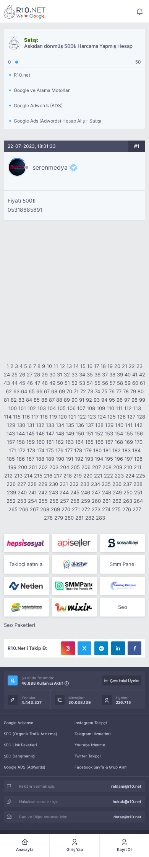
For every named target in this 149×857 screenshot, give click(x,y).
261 (106, 501)
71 (76, 391)
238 (138, 484)
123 (91, 417)
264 (138, 501)
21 (124, 366)
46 (30, 383)
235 (106, 484)
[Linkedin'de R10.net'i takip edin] (118, 648)
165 (89, 442)
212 (8, 476)
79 (133, 391)
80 (141, 391)
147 (50, 433)
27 (29, 374)
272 (85, 509)
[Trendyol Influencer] (74, 607)
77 (118, 391)
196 (119, 459)
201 (33, 467)
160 (40, 442)
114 (7, 417)
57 (112, 383)
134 (60, 425)
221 (98, 476)
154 (119, 433)
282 (89, 518)
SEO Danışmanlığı (19, 756)
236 (116, 484)
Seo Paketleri (19, 625)
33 (74, 374)
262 (116, 501)
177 (69, 450)
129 (11, 425)
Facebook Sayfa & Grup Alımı (100, 767)
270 (66, 509)
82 (14, 400)
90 (74, 400)
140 (119, 425)
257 (64, 501)
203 (53, 467)
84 (29, 400)
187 (30, 459)
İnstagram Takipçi (90, 722)
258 (74, 501)
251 (138, 492)
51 (67, 383)
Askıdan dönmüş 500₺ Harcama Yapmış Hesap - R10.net (25, 11)
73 (90, 391)
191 (69, 459)
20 (117, 366)
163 (69, 442)
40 (128, 374)
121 (72, 417)
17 (96, 366)
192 (79, 459)
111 (119, 408)
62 (9, 391)
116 (26, 417)
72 (83, 391)
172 (22, 450)
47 (37, 383)
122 (82, 417)
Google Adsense (18, 722)
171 (12, 450)
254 (32, 501)
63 (16, 391)
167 (109, 442)
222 (108, 476)
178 (78, 450)
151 (89, 433)
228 (32, 484)
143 (10, 433)
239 (11, 492)
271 (76, 509)
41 (135, 374)
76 (112, 391)
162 (59, 442)
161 (50, 442)
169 (129, 442)
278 (48, 518)
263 (127, 501)
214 (28, 476)
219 (77, 476)
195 (109, 459)
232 (74, 484)
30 (52, 374)
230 (53, 484)
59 (128, 383)
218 (67, 476)
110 (110, 408)
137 (90, 425)
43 (7, 383)
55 (97, 383)
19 (110, 366)
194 (99, 459)
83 (21, 400)
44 (14, 383)
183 (126, 450)
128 (141, 417)
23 (139, 366)
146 (40, 433)
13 (69, 366)
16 (89, 366)
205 (75, 467)
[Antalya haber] (26, 607)
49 (52, 383)
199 (12, 467)
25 (14, 374)
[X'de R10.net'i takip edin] (84, 648)
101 (22, 408)
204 (64, 467)
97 (127, 400)
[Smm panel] (74, 586)
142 (138, 425)
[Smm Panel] (26, 543)
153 (109, 433)
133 (50, 425)
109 (101, 408)
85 (37, 400)
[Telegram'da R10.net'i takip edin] (101, 648)
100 (12, 408)
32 (67, 374)
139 (109, 425)
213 (18, 476)
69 (62, 391)
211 (137, 467)
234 (95, 484)
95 (112, 400)
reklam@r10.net (126, 786)
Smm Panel (123, 564)
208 (107, 467)
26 (22, 374)
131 (30, 425)
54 (90, 383)
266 (23, 509)
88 (59, 400)
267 (34, 509)
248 (106, 492)
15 (83, 366)
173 (31, 450)
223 (119, 476)
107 (81, 408)
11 (55, 366)
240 (22, 492)
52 (74, 383)
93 (97, 400)
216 (48, 476)
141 (129, 425)
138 (99, 425)
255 (43, 501)
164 (79, 442)
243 (53, 492)
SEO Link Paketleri (20, 745)
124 (101, 417)
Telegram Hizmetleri (92, 733)
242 (42, 492)
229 (42, 484)
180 (97, 450)
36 (97, 374)
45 (22, 383)
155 (129, 433)
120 (62, 417)
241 (32, 492)
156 (138, 433)
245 (74, 492)
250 (128, 492)
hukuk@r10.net (127, 801)
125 (111, 417)
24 (7, 374)
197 (129, 459)
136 (80, 425)
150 (80, 433)
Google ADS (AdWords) (24, 767)
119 (53, 417)
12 (62, 366)
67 (47, 391)
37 (105, 374)
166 (99, 442)
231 (64, 484)
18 (103, 366)
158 (20, 442)
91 (81, 400)
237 (127, 484)
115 (17, 417)
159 (30, 442)
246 (85, 492)
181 (107, 450)
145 (30, 433)
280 (69, 518)
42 (142, 374)
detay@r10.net (127, 816)
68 (54, 391)
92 (89, 400)
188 (40, 459)
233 (84, 484)
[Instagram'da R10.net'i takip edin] (68, 648)
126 (121, 417)
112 (128, 408)
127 (131, 417)
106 (71, 408)
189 (50, 459)
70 (69, 391)
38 (112, 374)
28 (37, 374)
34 (82, 374)
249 (117, 492)
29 (45, 374)
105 (61, 408)
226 (11, 484)
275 (116, 509)
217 (58, 476)
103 (41, 408)
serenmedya (50, 167)
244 (64, 492)
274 (106, 509)
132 (40, 425)
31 (59, 374)
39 (120, 374)
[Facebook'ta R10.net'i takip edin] (134, 648)
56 (105, 383)
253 (21, 501)
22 (132, 366)
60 (135, 383)
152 (99, 433)
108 (91, 408)
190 (60, 459)
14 (76, 366)
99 (142, 400)
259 (85, 501)
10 (49, 366)
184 (136, 450)
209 (117, 467)
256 (53, 501)
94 (104, 400)
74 (97, 391)
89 (67, 400)
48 (45, 383)
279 (58, 518)
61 (142, 383)
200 (22, 467)
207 (96, 467)
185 (10, 459)
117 (35, 417)
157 (11, 442)
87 (52, 400)
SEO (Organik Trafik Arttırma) (30, 733)
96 (120, 400)
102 (32, 408)
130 (21, 425)
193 (89, 459)
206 (86, 467)
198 (138, 459)
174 (40, 450)
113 (137, 408)
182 (116, 450)
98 (134, 400)
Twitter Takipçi (87, 756)
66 (39, 391)
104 (51, 408)
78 (126, 391)
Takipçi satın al (26, 564)
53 (82, 383)
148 (60, 433)
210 (128, 467)
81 (6, 400)
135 (70, 425)
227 (21, 484)
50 (60, 383)
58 (120, 383)
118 (44, 417)
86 (44, 400)
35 (90, 374)
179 (88, 450)
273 (96, 509)
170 (138, 442)
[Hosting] (74, 564)
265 (13, 509)
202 (43, 467)
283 (100, 518)
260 (96, 501)
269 (55, 509)
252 (11, 501)
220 (87, 476)
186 (20, 459)
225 (140, 476)
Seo (122, 607)
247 (96, 492)
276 (126, 509)
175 (50, 450)
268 (44, 509)
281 (79, 518)
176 (59, 450)
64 (24, 391)
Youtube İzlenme (89, 745)
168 (119, 442)
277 (137, 509)
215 (38, 476)
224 (129, 476)
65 (32, 391)
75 (104, 391)
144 (20, 433)
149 (70, 433)
